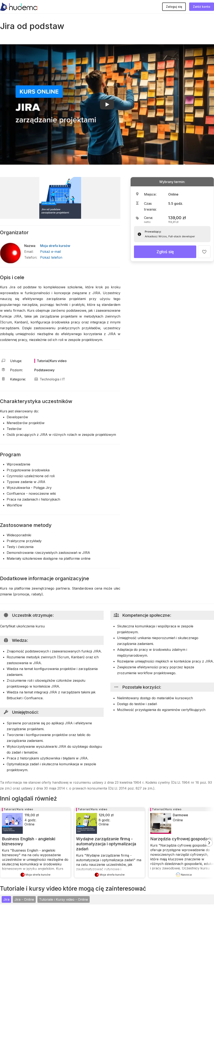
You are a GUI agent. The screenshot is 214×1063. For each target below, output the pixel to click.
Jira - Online (24, 899)
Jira (6, 899)
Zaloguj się (174, 6)
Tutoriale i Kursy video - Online (63, 899)
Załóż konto (201, 6)
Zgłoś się (165, 251)
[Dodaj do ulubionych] (204, 251)
